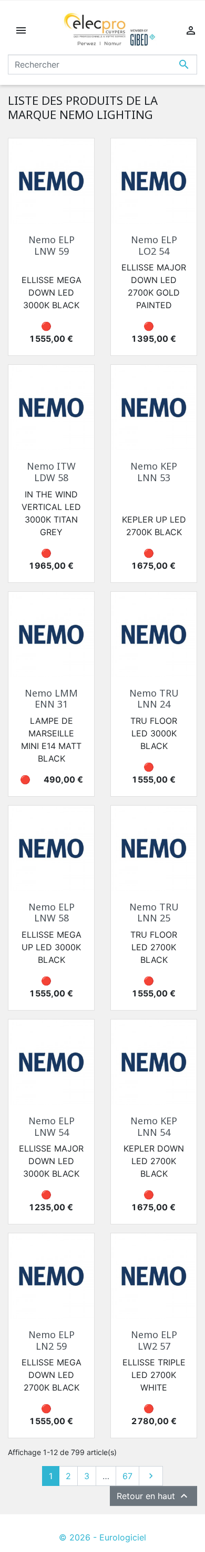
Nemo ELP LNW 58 (51, 912)
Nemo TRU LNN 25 (154, 912)
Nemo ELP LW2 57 (154, 1340)
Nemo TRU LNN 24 (154, 699)
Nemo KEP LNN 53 (153, 472)
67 (127, 1476)
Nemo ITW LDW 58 (51, 472)
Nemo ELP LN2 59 (51, 1340)
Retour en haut (153, 1496)
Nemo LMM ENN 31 (51, 699)
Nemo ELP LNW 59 (51, 245)
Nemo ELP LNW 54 (51, 1126)
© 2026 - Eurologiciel (102, 1537)
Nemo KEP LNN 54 (153, 1126)
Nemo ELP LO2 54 (154, 245)
